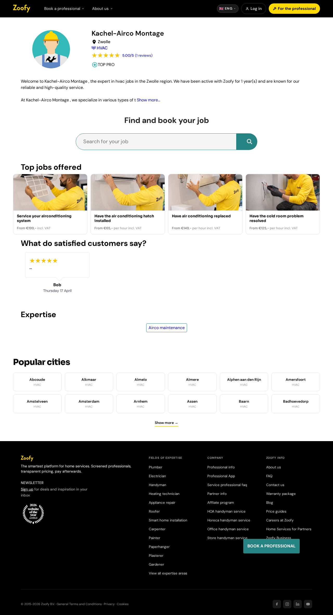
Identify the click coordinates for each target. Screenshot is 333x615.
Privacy (109, 604)
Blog (269, 502)
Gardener (156, 564)
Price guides (276, 511)
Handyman (157, 485)
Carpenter (157, 529)
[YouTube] (308, 604)
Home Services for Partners (288, 529)
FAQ (269, 476)
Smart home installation (168, 520)
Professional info (221, 467)
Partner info (217, 494)
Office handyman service (228, 529)
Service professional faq (227, 485)
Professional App (221, 476)
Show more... (148, 100)
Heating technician (164, 494)
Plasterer (156, 555)
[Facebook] (277, 604)
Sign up (27, 489)
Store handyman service (227, 538)
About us (273, 467)
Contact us (275, 485)
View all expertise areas (168, 573)
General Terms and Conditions (79, 604)
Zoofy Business (278, 538)
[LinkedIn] (297, 604)
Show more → (166, 422)
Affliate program (220, 502)
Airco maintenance (167, 327)
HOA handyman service (226, 511)
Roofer (154, 511)
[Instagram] (287, 604)
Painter (154, 538)
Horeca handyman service (228, 520)
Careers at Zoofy (280, 520)
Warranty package (281, 494)
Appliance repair (162, 502)
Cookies (123, 604)
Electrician (157, 476)
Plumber (155, 467)
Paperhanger (159, 547)
